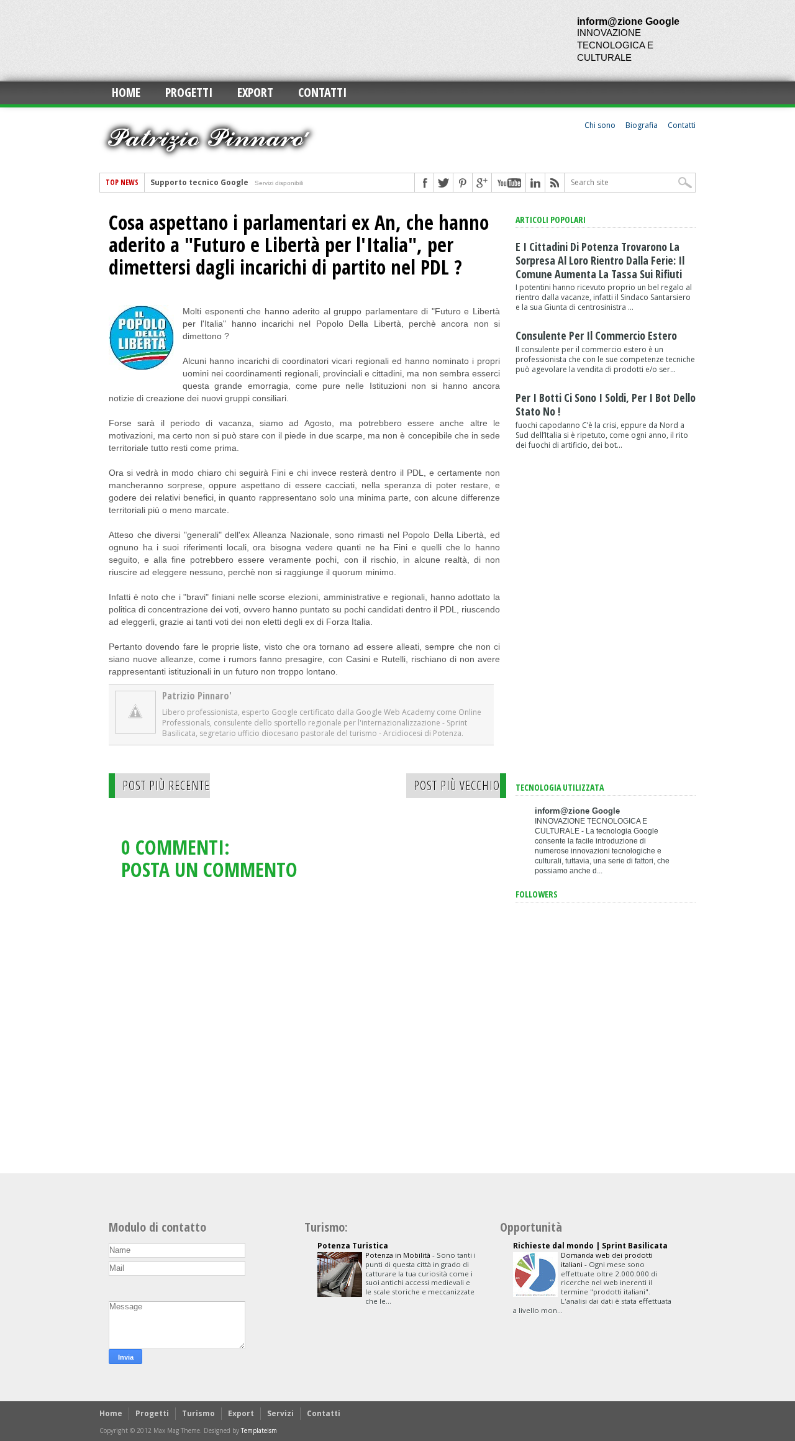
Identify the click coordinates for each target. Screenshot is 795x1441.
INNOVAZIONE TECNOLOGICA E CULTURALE (615, 45)
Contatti (322, 92)
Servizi (280, 1413)
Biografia (641, 125)
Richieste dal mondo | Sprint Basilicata (590, 1245)
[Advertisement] (325, 40)
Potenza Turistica (352, 1245)
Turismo (198, 1413)
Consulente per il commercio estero (596, 335)
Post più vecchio (457, 785)
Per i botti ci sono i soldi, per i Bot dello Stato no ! (606, 404)
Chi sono (600, 125)
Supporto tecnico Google (199, 182)
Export (255, 92)
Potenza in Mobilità (398, 1255)
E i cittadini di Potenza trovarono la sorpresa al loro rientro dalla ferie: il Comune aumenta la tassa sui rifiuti (600, 260)
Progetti (188, 92)
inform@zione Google (628, 21)
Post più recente (166, 785)
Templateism (259, 1430)
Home (126, 92)
